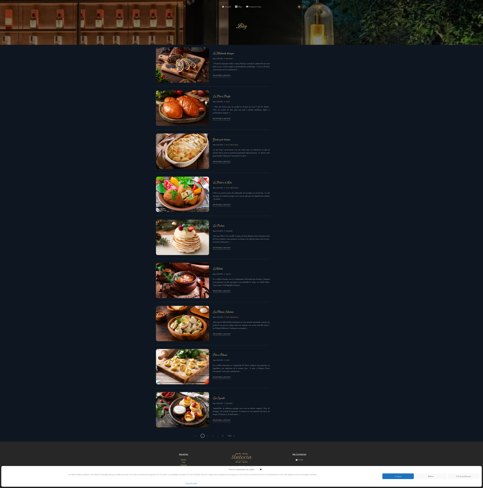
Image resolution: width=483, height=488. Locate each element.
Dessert (229, 59)
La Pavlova (218, 226)
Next (229, 436)
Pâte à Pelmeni (220, 355)
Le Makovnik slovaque (223, 53)
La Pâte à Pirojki (221, 96)
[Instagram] (304, 7)
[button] (260, 469)
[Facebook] (299, 7)
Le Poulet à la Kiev (222, 182)
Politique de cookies (191, 483)
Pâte (228, 102)
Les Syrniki (219, 398)
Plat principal (232, 145)
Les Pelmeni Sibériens (223, 312)
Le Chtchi (218, 269)
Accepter (398, 476)
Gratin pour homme (221, 139)
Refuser (431, 476)
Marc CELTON (218, 59)
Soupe (228, 274)
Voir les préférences (463, 476)
